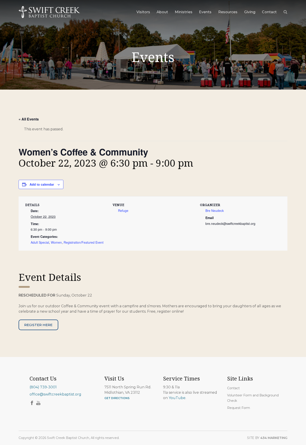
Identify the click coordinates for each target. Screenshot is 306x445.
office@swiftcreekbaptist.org (55, 394)
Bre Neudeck (214, 210)
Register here (38, 325)
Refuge (123, 210)
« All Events (29, 119)
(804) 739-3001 (43, 387)
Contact (233, 388)
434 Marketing (273, 438)
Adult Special (40, 242)
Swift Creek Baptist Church (49, 12)
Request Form (238, 408)
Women (56, 242)
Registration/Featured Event (83, 242)
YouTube (177, 398)
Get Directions (116, 398)
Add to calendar (42, 184)
